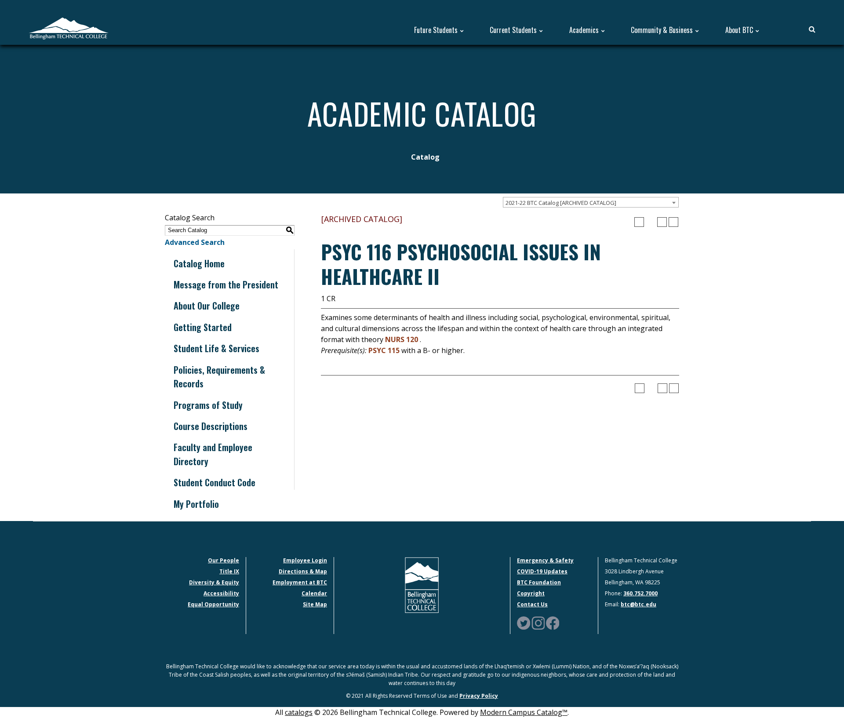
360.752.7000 (640, 593)
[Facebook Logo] (552, 622)
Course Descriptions (210, 426)
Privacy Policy (478, 696)
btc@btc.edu (638, 604)
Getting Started (203, 327)
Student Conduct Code (214, 482)
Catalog (425, 157)
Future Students (436, 30)
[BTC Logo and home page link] (69, 28)
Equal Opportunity (213, 604)
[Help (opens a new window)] (673, 222)
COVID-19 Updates (542, 571)
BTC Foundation (539, 582)
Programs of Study (208, 405)
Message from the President (226, 284)
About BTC (739, 30)
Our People (223, 560)
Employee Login (305, 560)
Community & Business (662, 30)
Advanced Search (195, 242)
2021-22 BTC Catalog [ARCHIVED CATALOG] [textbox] (561, 203)
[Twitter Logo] (523, 622)
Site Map (315, 604)
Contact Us (532, 604)
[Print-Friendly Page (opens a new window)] (662, 222)
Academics (584, 30)
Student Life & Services (216, 348)
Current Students (513, 30)
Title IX (229, 571)
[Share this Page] (650, 222)
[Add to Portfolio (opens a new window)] (639, 222)
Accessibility (221, 593)
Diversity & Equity (214, 582)
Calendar (314, 593)
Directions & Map (303, 571)
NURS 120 (401, 339)
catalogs (299, 712)
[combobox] (591, 202)
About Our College (207, 305)
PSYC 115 (384, 350)
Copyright (531, 593)
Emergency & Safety (545, 560)
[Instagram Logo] (538, 622)
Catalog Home (199, 263)
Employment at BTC (300, 582)
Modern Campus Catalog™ (524, 712)
